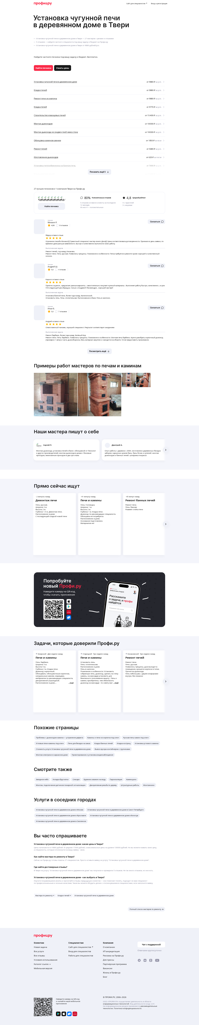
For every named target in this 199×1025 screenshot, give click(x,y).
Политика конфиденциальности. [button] (128, 1008)
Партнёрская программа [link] (115, 964)
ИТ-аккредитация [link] (111, 951)
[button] (156, 221)
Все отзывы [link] (39, 955)
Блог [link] (105, 977)
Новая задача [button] (40, 947)
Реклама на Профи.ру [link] (113, 955)
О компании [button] (109, 947)
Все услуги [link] (39, 951)
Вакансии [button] (107, 968)
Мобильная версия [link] (43, 968)
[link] (43, 68)
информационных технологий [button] (116, 1004)
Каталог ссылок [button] (41, 964)
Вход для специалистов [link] (79, 951)
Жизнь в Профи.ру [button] (111, 972)
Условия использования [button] (45, 960)
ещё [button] (72, 683)
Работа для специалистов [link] (80, 955)
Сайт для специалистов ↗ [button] (80, 947)
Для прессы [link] (108, 960)
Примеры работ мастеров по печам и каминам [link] (87, 365)
